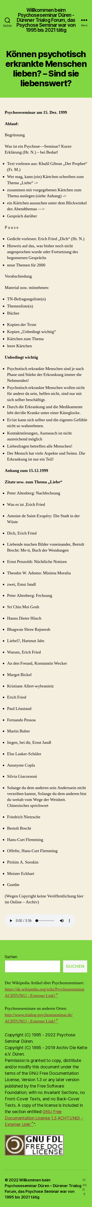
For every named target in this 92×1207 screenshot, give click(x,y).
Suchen (11, 956)
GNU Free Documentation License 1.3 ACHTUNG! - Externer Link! (44, 1118)
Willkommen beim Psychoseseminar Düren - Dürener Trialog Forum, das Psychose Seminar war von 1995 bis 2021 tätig (46, 20)
